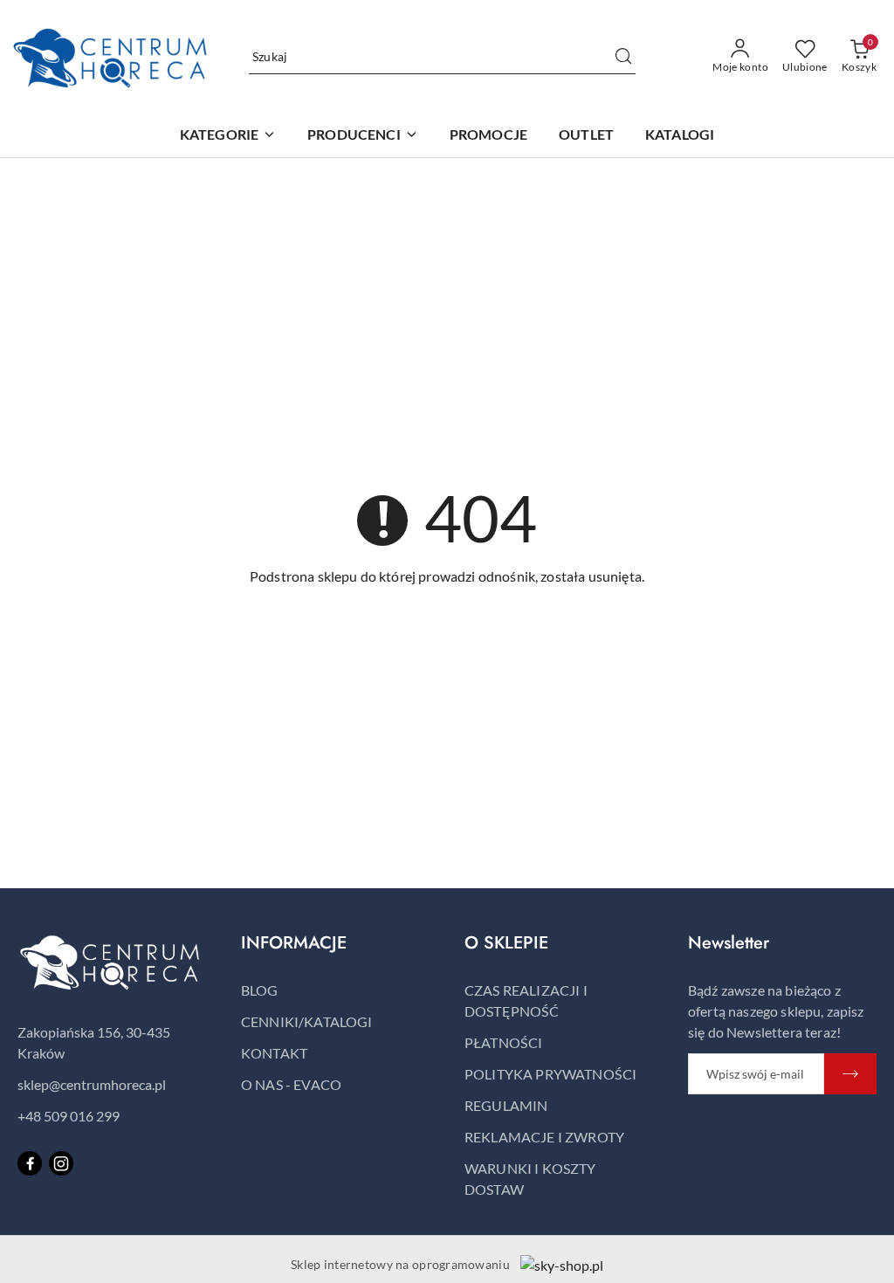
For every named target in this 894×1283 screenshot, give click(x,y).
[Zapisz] (850, 1073)
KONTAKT (274, 1053)
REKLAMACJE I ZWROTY (544, 1136)
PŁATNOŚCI (503, 1042)
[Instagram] (61, 1163)
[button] (362, 136)
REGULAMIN (505, 1105)
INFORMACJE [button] (294, 942)
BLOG (260, 990)
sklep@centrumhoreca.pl (91, 1084)
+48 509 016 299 (68, 1115)
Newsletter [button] (728, 942)
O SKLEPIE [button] (506, 942)
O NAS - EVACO (291, 1084)
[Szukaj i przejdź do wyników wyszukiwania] (623, 57)
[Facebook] (29, 1163)
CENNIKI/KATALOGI (307, 1021)
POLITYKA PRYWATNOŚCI (550, 1074)
